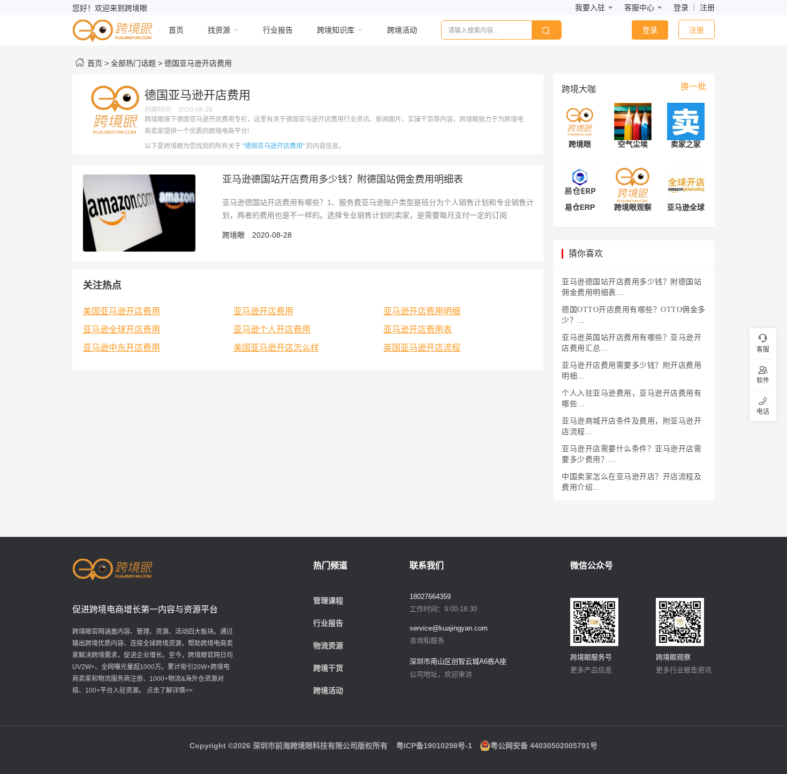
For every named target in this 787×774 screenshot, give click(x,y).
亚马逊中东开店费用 (121, 347)
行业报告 (328, 623)
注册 (707, 7)
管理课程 (328, 600)
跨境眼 (233, 235)
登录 (681, 7)
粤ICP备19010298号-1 (434, 745)
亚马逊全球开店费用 (121, 329)
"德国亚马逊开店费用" (274, 146)
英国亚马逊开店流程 (421, 347)
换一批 (693, 86)
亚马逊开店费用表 (417, 329)
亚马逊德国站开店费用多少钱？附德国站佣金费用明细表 (342, 179)
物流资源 (328, 645)
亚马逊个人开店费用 (272, 329)
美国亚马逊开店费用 (121, 311)
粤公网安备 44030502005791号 (543, 745)
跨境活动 (328, 690)
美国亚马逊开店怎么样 (276, 347)
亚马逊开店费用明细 (421, 311)
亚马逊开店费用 (263, 311)
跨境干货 (328, 668)
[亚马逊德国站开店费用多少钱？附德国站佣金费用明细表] (139, 212)
